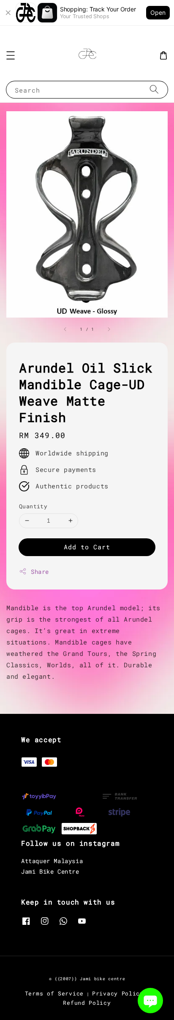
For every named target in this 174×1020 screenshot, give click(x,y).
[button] (10, 55)
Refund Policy (87, 1002)
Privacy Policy (118, 993)
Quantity (33, 506)
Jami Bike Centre (50, 871)
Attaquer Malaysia (52, 861)
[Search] (154, 89)
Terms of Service (54, 993)
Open (158, 12)
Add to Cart (87, 547)
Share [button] (40, 572)
